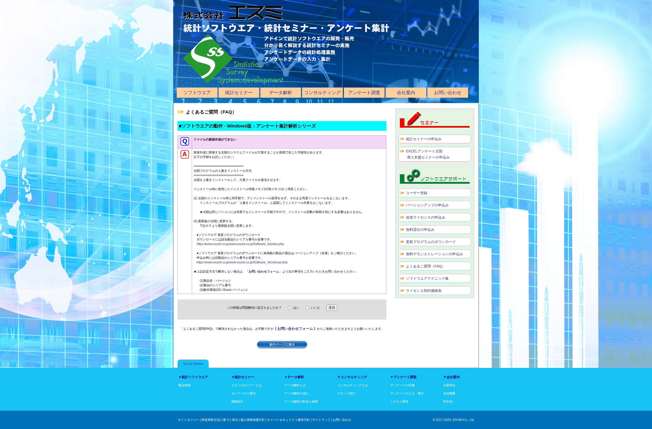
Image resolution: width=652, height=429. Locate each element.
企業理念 (449, 385)
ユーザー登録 (416, 193)
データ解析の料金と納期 (301, 401)
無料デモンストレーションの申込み (434, 254)
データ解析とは (295, 385)
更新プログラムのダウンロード (431, 242)
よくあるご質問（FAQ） (425, 266)
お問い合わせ (447, 92)
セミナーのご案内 (243, 393)
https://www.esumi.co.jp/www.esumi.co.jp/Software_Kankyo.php (240, 244)
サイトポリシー (188, 420)
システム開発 (399, 401)
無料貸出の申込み (420, 229)
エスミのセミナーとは (246, 385)
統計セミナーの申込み (424, 139)
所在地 (447, 401)
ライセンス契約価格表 (424, 291)
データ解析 (280, 92)
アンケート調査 (364, 92)
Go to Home (193, 364)
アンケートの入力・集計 (407, 393)
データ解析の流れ (296, 393)
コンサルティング (322, 92)
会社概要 (449, 393)
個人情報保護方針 (252, 420)
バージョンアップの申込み (427, 205)
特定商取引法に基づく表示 (219, 420)
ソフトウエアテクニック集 (427, 278)
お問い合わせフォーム (264, 271)
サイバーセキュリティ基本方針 (288, 420)
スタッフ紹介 (346, 393)
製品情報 (184, 385)
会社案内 (406, 92)
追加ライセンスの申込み (425, 217)
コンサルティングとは (352, 385)
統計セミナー (239, 92)
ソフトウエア (197, 92)
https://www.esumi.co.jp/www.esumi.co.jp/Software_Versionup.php (242, 262)
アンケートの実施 (402, 385)
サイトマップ (321, 420)
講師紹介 (237, 401)
